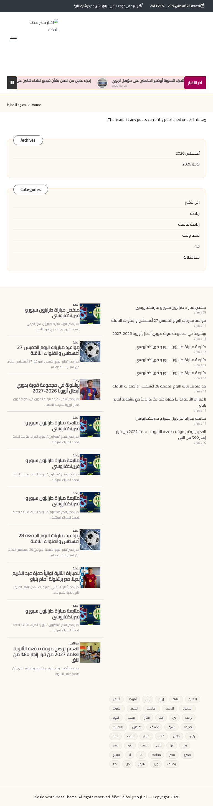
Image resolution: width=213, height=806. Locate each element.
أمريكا (133, 699)
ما (141, 754)
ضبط (144, 745)
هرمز (142, 764)
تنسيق (171, 727)
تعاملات (118, 727)
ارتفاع (176, 699)
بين (174, 717)
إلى (147, 699)
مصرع (187, 754)
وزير (156, 764)
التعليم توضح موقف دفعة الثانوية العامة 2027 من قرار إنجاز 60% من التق (161, 434)
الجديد (134, 708)
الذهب (170, 708)
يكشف (171, 764)
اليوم (116, 717)
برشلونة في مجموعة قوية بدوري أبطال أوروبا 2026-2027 (159, 333)
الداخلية (151, 708)
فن (197, 246)
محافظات (191, 257)
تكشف (154, 727)
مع (115, 764)
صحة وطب (191, 235)
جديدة (188, 727)
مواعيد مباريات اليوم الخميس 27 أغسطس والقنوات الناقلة (158, 320)
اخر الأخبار (192, 202)
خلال (161, 736)
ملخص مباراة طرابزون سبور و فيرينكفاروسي (171, 307)
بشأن (147, 717)
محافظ (156, 754)
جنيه (115, 736)
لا (130, 754)
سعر (115, 745)
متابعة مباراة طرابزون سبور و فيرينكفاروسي (170, 346)
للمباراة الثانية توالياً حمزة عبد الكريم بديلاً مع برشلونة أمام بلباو (160, 402)
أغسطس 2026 (188, 153)
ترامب (188, 717)
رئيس (192, 736)
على (158, 745)
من (128, 764)
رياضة (195, 213)
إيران (161, 699)
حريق (146, 736)
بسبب (131, 717)
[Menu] (14, 38)
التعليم (193, 699)
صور (130, 745)
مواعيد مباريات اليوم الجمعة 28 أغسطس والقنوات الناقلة (159, 386)
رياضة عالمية (189, 224)
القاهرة (187, 708)
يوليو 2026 (191, 164)
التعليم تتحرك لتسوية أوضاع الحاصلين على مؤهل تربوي (170, 80)
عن (172, 745)
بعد (161, 717)
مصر (172, 754)
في (185, 745)
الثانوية (117, 708)
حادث (130, 736)
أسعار (116, 699)
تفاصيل (136, 727)
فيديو (116, 754)
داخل (176, 736)
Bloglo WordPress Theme (55, 796)
